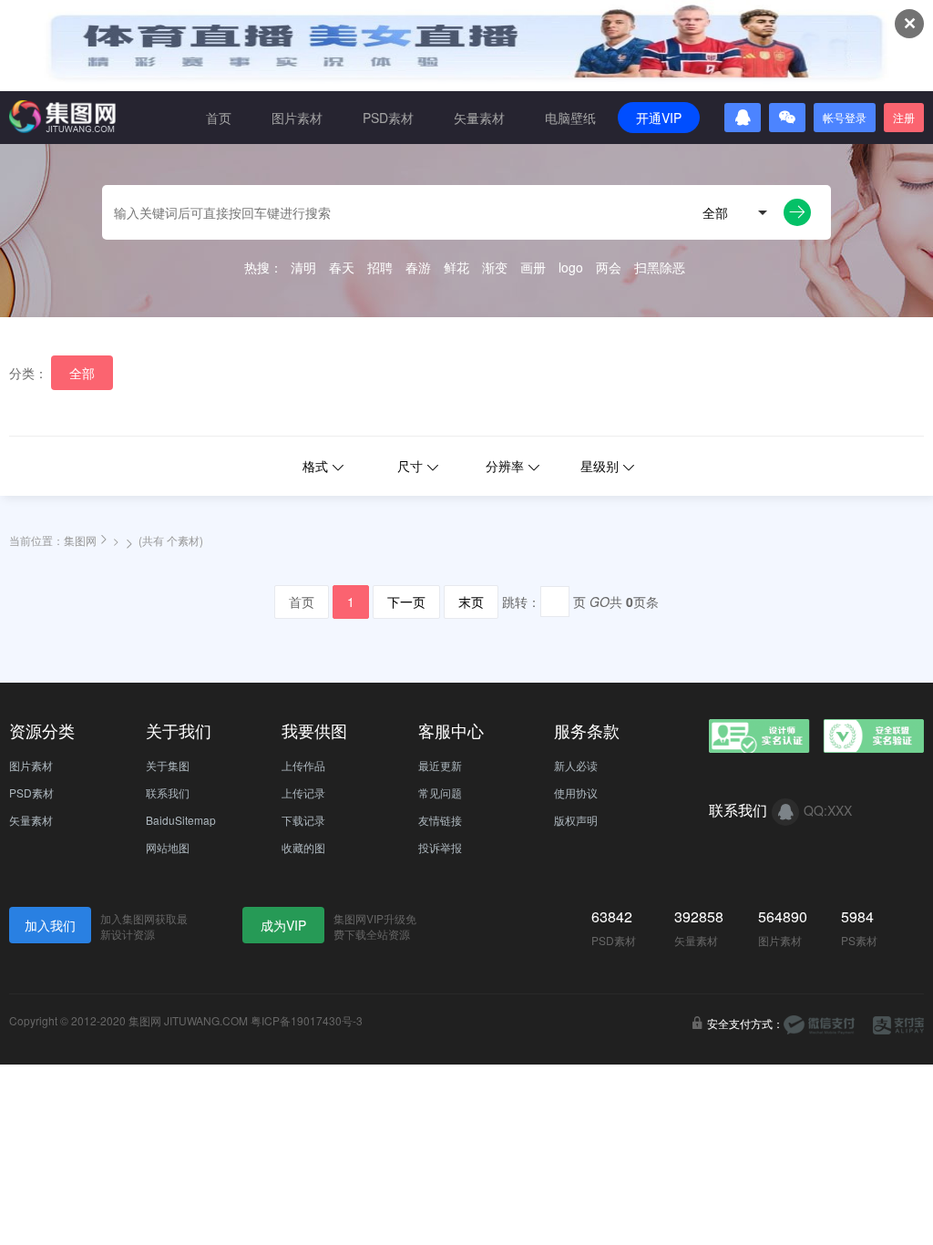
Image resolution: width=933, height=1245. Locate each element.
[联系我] (785, 812)
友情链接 (440, 820)
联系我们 (168, 792)
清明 (303, 267)
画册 (533, 267)
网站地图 (168, 847)
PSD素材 (388, 117)
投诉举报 (440, 847)
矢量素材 (479, 117)
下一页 (406, 601)
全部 (82, 373)
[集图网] (62, 116)
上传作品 (303, 765)
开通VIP (659, 117)
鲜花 (456, 267)
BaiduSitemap (181, 820)
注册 (904, 117)
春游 (418, 267)
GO (600, 601)
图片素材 (297, 117)
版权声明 (576, 820)
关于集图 (168, 765)
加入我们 (50, 925)
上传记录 (303, 792)
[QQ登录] (742, 117)
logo (571, 267)
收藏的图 (303, 847)
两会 (608, 267)
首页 (218, 117)
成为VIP (283, 925)
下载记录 (303, 820)
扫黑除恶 (659, 267)
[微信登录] (787, 117)
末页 (471, 601)
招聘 (380, 267)
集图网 (80, 540)
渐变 (495, 267)
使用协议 (576, 792)
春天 (341, 267)
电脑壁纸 (570, 117)
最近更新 (440, 765)
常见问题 (440, 792)
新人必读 (576, 765)
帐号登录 (844, 117)
